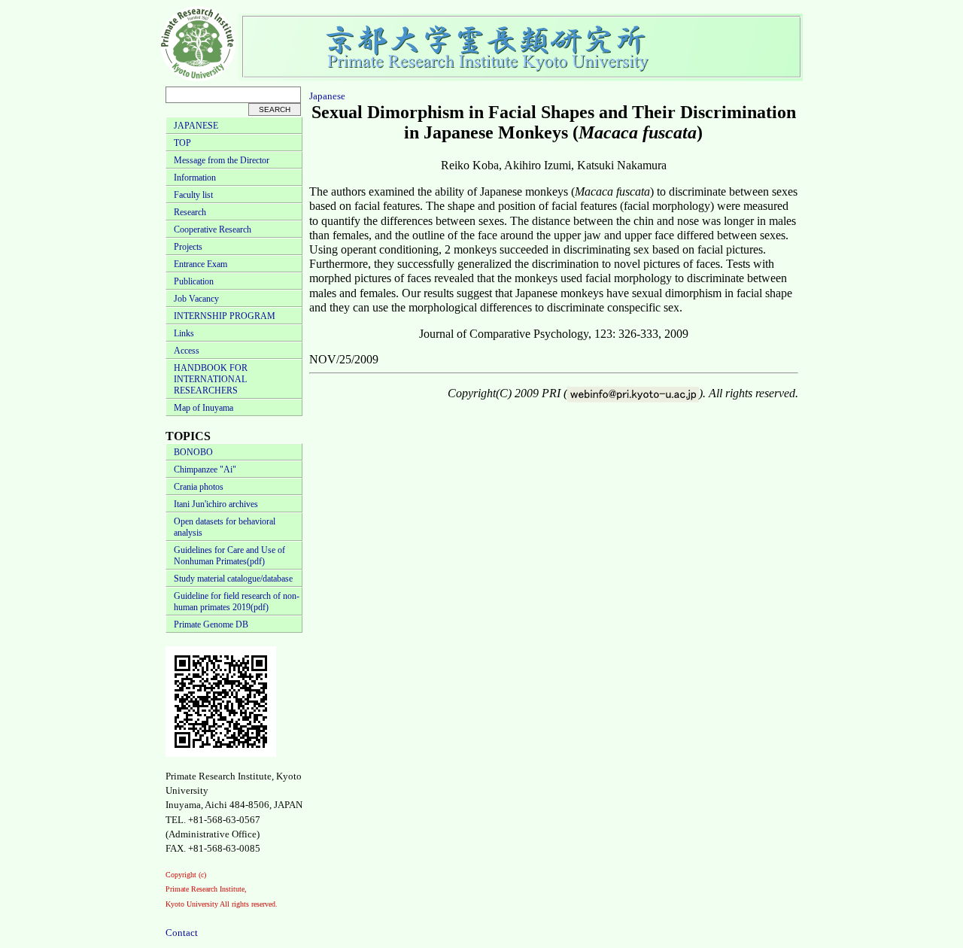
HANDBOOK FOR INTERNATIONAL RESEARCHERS (211, 379)
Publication (194, 281)
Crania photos (198, 487)
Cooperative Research (212, 229)
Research (190, 212)
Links (184, 333)
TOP (182, 143)
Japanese (327, 96)
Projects (188, 247)
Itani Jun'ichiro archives (216, 504)
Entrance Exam (200, 264)
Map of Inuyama (203, 408)
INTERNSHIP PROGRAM (224, 316)
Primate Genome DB (211, 624)
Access (186, 350)
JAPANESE (196, 125)
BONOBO (193, 452)
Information (195, 177)
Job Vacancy (196, 298)
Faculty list (193, 195)
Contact (182, 932)
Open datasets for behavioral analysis (224, 527)
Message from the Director (221, 160)
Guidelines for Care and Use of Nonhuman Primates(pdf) (229, 556)
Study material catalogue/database (233, 578)
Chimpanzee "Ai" (205, 469)
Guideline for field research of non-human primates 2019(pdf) (236, 601)
